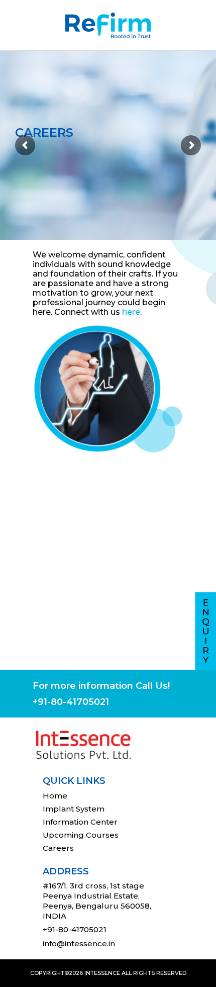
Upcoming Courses (81, 835)
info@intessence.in (79, 943)
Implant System (73, 809)
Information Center (80, 822)
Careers (58, 848)
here (131, 312)
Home (55, 795)
